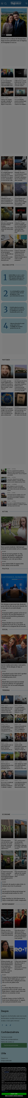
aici (4, 1077)
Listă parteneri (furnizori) (5, 1091)
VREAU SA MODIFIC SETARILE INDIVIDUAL (14, 1095)
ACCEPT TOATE (14, 1093)
